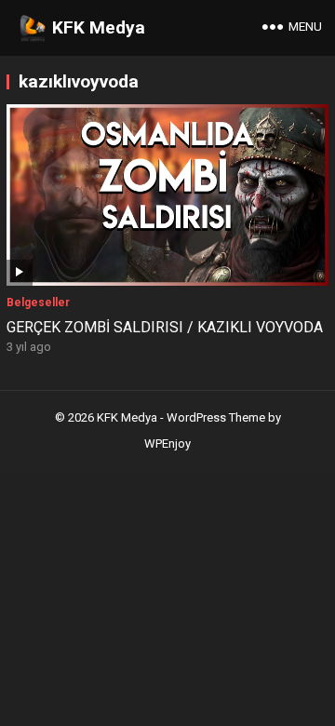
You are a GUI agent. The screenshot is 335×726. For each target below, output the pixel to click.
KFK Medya (98, 27)
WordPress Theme (216, 417)
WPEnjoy (167, 443)
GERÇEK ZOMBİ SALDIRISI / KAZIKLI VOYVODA (165, 327)
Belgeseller (38, 302)
